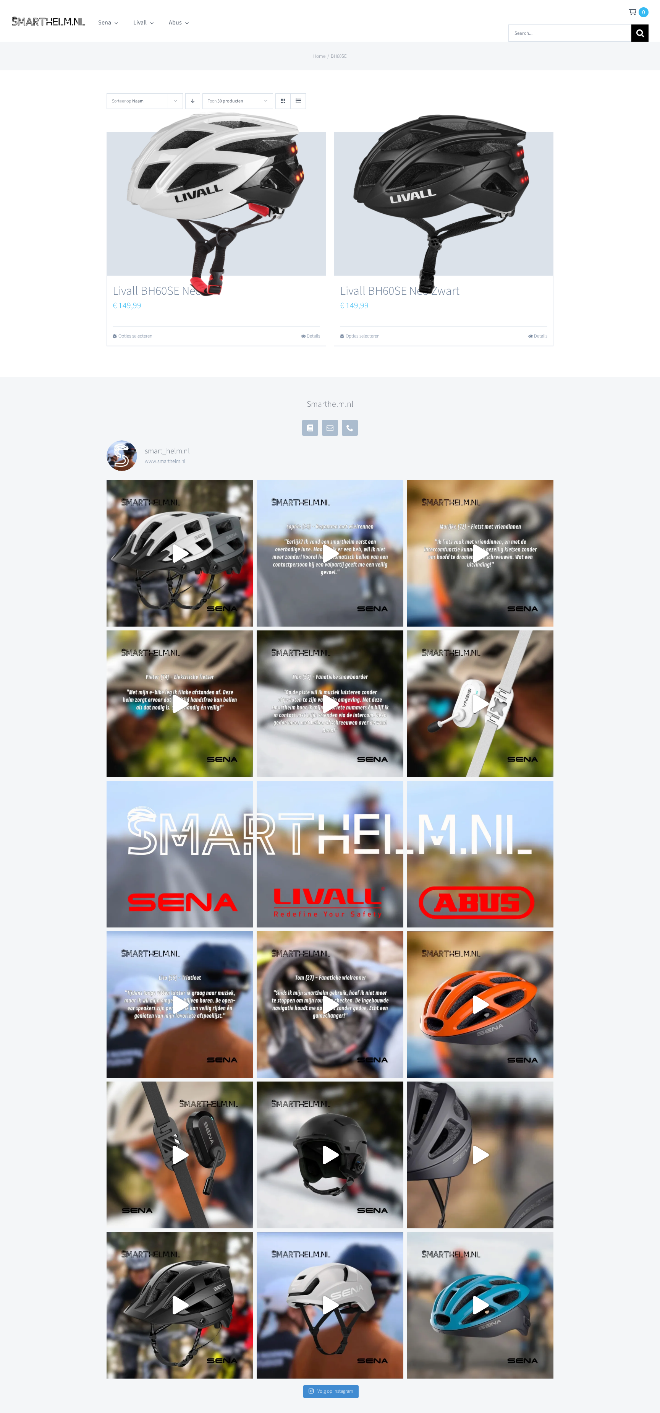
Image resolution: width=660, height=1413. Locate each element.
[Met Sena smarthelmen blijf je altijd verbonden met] (180, 854)
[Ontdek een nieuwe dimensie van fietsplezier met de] (480, 1305)
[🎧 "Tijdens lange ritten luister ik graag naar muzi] (180, 1004)
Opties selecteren (135, 336)
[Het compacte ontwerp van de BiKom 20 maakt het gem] (480, 703)
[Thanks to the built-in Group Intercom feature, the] (480, 1004)
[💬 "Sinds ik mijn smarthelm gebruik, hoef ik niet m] (330, 1004)
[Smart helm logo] (48, 16)
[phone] (350, 428)
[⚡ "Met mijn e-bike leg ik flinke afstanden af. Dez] (180, 703)
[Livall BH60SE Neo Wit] (216, 204)
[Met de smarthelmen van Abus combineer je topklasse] (480, 854)
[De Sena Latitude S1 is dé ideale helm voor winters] (330, 1155)
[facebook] (310, 428)
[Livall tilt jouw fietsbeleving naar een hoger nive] (330, 854)
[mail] (330, 428)
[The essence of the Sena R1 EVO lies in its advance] (480, 1155)
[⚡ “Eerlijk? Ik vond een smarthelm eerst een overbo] (330, 553)
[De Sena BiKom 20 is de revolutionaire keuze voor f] (180, 1155)
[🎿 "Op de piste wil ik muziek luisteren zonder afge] (330, 703)
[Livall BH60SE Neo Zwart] (443, 204)
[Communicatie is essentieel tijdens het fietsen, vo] (180, 553)
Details (313, 336)
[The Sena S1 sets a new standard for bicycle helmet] (330, 1305)
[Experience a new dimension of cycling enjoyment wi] (180, 1305)
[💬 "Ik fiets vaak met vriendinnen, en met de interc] (480, 553)
